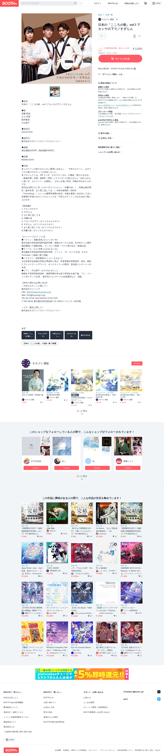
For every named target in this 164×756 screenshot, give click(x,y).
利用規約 (66, 750)
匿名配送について (11, 707)
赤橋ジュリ (128, 461)
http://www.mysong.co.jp (39, 292)
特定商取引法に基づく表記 (109, 147)
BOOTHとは (113, 3)
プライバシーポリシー (107, 750)
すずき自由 (36, 461)
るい (64, 461)
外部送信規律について (125, 750)
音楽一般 (109, 15)
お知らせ (87, 697)
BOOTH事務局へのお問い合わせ (97, 712)
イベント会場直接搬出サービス (16, 717)
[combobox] (49, 3)
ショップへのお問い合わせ (109, 152)
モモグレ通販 (40, 363)
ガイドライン (93, 750)
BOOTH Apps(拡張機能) (13, 702)
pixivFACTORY (103, 122)
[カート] (117, 19)
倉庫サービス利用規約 (79, 750)
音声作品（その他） (53, 393)
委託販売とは (9, 727)
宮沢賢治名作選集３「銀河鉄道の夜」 (106, 396)
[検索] (75, 3)
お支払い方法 (106, 138)
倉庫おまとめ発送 (51, 717)
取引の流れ (105, 133)
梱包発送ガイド (10, 722)
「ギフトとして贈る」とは (111, 74)
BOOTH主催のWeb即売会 (54, 722)
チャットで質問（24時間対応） (96, 707)
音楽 (100, 15)
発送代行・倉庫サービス (13, 712)
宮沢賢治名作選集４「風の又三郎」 (130, 396)
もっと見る (82, 476)
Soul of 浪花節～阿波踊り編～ (32, 396)
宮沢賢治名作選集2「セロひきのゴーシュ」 (81, 399)
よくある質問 (89, 702)
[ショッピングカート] (145, 3)
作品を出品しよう (132, 3)
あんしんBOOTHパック (106, 105)
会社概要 (58, 750)
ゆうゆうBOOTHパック (124, 105)
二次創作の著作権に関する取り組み (18, 731)
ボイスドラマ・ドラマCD (104, 393)
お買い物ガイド (50, 702)
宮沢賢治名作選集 (53, 395)
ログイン (97, 3)
